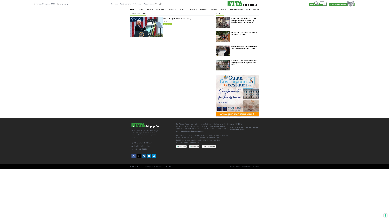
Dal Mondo (168, 24)
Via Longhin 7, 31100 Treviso (143, 143)
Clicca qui (242, 129)
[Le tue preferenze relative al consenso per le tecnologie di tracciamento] (385, 215)
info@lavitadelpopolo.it (142, 146)
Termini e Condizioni (209, 146)
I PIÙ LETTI (220, 14)
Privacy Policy (182, 146)
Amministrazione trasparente (193, 131)
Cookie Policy (195, 146)
